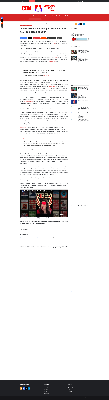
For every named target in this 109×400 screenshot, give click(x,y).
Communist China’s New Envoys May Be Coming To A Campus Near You (83, 101)
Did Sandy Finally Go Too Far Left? (27, 246)
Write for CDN (55, 15)
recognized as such (30, 55)
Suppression (23, 127)
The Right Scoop (46, 393)
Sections (29, 15)
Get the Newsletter (47, 15)
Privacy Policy (70, 391)
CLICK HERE (84, 33)
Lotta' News (45, 391)
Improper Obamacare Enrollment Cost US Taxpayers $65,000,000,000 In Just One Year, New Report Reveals (83, 59)
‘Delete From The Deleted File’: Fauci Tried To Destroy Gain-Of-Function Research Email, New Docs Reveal (53, 1)
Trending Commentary (28, 25)
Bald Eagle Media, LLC (39, 397)
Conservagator (46, 387)
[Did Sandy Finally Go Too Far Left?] (27, 241)
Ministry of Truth (52, 61)
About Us (67, 15)
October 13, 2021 (46, 149)
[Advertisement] (80, 73)
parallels (56, 57)
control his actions (28, 101)
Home (22, 15)
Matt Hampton (22, 35)
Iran (25, 15)
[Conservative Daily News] (39, 8)
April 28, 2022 (46, 75)
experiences (51, 86)
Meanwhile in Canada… (82, 291)
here (55, 43)
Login (69, 389)
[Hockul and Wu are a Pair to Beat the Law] (44, 241)
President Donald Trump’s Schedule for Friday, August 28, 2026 (83, 120)
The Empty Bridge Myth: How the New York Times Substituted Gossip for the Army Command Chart (60, 247)
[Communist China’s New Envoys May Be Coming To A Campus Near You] (74, 102)
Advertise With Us (71, 387)
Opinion (24, 23)
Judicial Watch (46, 389)
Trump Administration (37, 15)
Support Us (61, 15)
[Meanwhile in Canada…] (74, 334)
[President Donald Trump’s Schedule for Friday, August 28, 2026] (74, 161)
